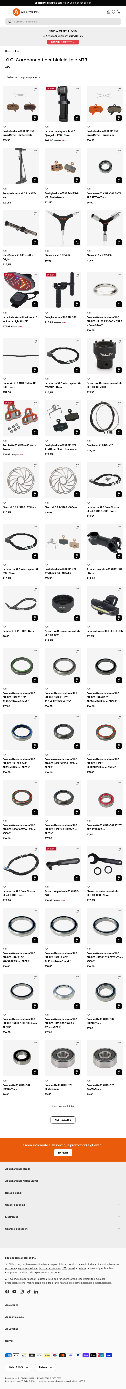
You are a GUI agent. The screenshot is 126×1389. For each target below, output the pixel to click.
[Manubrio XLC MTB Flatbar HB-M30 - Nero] (21, 356)
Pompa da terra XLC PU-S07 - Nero (19, 195)
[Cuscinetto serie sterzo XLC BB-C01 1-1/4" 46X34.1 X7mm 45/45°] (21, 798)
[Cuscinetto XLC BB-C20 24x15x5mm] (105, 1058)
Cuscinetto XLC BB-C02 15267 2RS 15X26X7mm (104, 827)
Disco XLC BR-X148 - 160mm (61, 507)
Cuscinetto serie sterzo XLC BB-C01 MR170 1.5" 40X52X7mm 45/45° (105, 957)
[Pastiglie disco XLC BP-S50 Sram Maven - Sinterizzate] (21, 104)
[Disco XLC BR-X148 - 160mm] (63, 480)
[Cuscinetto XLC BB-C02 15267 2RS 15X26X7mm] (105, 798)
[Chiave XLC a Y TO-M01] (105, 228)
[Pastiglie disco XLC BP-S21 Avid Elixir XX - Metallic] (63, 542)
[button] (119, 12)
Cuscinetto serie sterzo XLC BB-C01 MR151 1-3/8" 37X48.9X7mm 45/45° (61, 956)
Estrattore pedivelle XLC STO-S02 (62, 893)
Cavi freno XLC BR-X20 (100, 445)
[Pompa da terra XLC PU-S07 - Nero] (21, 166)
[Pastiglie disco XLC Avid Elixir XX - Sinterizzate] (63, 166)
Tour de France (56, 1278)
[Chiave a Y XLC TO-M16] (63, 228)
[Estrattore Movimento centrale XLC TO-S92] (63, 604)
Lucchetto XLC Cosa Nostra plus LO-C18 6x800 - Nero (103, 508)
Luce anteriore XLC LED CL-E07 (105, 630)
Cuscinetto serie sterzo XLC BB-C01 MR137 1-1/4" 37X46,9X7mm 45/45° (19, 696)
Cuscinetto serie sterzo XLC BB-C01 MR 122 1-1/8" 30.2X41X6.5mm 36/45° (19, 762)
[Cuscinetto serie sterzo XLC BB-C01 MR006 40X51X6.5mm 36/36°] (21, 992)
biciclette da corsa (50, 1268)
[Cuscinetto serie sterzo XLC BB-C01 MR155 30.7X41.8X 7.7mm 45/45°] (63, 992)
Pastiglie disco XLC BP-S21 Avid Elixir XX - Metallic (60, 570)
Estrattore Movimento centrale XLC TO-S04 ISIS (104, 384)
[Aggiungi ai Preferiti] (35, 90)
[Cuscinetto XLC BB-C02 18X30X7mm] (105, 992)
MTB (64, 1268)
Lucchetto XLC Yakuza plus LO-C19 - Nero (21, 570)
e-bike (82, 1268)
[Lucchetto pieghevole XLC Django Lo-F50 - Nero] (63, 104)
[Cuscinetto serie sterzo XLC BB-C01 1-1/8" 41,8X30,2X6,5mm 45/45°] (105, 732)
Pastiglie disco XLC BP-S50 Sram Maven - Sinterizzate (18, 132)
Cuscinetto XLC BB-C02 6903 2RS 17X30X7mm (104, 195)
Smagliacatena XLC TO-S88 (60, 316)
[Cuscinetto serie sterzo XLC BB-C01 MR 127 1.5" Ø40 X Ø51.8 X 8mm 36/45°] (105, 290)
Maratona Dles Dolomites (80, 1278)
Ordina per (13, 76)
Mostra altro (63, 1119)
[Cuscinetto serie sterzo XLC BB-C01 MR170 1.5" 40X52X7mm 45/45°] (105, 926)
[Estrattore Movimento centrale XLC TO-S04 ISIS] (105, 356)
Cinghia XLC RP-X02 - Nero (18, 630)
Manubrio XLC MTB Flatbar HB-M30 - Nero (20, 384)
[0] (114, 12)
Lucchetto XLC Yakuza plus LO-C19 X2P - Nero (63, 385)
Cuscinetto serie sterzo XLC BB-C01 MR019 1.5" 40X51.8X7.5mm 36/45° (19, 957)
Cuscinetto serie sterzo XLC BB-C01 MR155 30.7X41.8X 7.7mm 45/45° (61, 1023)
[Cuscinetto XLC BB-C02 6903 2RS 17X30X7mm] (105, 166)
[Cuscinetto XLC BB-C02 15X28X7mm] (21, 1058)
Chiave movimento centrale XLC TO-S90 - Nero (102, 892)
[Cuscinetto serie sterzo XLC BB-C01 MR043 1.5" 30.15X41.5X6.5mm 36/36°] (105, 666)
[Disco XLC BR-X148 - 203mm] (21, 480)
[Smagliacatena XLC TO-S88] (63, 290)
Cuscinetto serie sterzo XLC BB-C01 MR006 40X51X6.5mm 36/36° (20, 1022)
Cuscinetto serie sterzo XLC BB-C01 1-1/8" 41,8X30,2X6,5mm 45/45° (103, 762)
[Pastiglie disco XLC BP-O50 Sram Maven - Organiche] (105, 104)
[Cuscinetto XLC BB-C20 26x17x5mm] (63, 1058)
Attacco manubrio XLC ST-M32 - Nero (104, 570)
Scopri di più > (84, 2)
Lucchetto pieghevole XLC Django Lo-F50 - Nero (60, 133)
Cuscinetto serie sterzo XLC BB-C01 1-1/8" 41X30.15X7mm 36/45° (61, 763)
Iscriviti (63, 1152)
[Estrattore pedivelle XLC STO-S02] (63, 864)
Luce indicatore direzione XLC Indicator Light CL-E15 (20, 319)
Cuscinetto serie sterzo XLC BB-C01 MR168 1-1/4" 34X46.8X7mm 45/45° (61, 696)
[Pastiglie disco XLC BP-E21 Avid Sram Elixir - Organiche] (63, 418)
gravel (71, 1268)
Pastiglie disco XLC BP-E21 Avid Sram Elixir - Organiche (61, 446)
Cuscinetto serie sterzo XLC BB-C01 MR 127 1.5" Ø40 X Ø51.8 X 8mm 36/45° (104, 321)
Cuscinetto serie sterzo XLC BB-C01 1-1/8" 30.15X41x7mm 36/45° (61, 828)
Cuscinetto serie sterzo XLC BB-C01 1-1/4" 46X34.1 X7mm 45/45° (19, 829)
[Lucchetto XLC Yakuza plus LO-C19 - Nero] (21, 542)
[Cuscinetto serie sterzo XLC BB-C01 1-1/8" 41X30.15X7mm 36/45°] (63, 732)
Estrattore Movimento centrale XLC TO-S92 (62, 632)
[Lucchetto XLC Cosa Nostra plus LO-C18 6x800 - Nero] (105, 480)
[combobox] (63, 21)
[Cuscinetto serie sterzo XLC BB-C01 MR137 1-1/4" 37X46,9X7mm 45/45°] (21, 666)
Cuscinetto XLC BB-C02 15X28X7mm (16, 1087)
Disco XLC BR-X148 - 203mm (19, 507)
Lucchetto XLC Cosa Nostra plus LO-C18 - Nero (19, 892)
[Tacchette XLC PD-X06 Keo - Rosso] (21, 418)
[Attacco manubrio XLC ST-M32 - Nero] (105, 542)
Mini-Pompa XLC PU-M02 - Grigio (18, 257)
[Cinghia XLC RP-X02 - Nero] (21, 604)
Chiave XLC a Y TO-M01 (100, 255)
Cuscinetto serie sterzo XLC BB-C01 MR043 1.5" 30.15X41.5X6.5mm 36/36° (103, 696)
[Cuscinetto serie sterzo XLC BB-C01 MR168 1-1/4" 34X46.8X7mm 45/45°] (63, 666)
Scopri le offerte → (63, 42)
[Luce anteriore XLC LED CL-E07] (105, 604)
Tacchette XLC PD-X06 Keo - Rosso (19, 447)
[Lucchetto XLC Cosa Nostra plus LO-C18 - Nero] (21, 864)
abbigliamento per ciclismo (51, 1264)
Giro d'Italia (40, 1278)
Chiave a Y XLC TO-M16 (58, 255)
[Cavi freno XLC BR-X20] (105, 418)
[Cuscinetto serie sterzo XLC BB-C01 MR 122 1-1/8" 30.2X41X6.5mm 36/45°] (21, 732)
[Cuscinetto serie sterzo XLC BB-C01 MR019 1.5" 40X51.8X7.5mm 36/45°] (21, 926)
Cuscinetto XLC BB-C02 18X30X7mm (100, 1020)
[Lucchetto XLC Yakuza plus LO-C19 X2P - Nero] (63, 356)
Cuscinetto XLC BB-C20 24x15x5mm (100, 1087)
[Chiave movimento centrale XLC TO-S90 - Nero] (105, 864)
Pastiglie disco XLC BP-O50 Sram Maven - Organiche (102, 132)
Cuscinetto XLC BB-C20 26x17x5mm (58, 1086)
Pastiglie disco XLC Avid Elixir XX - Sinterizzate (62, 195)
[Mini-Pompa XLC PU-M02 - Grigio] (21, 228)
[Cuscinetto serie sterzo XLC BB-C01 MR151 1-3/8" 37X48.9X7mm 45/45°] (63, 926)
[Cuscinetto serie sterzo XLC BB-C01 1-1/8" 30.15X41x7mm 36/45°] (63, 798)
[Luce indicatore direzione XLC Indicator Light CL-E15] (21, 290)
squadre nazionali (28, 1268)
